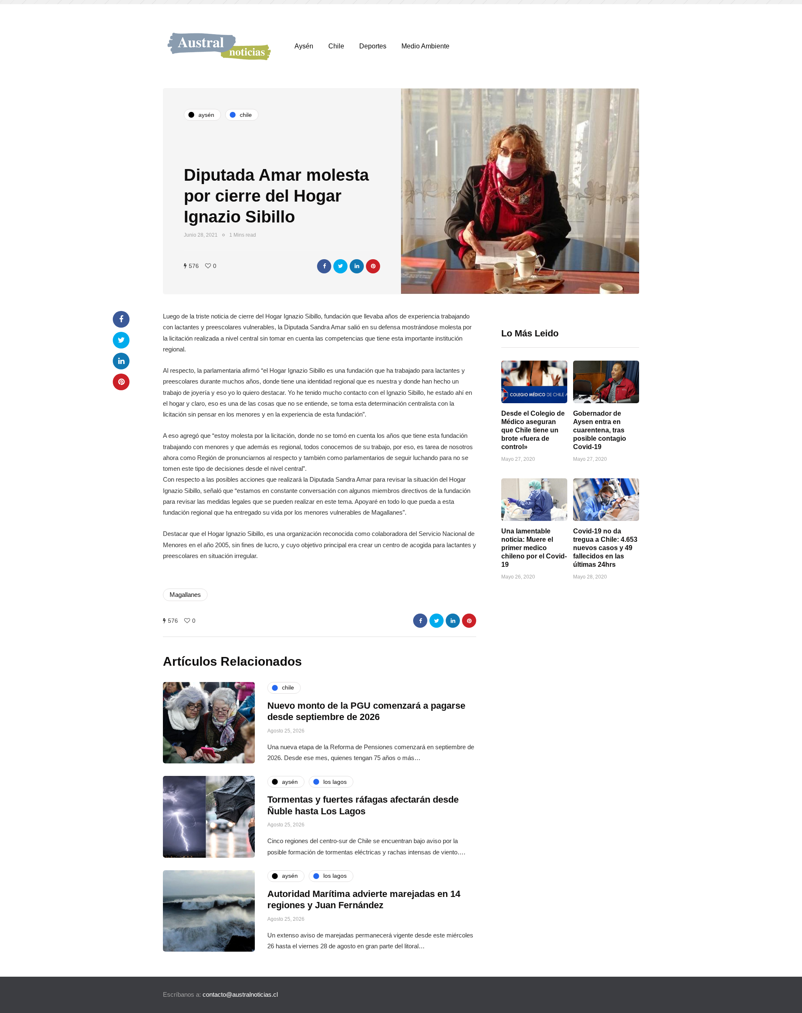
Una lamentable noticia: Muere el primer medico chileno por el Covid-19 (534, 548)
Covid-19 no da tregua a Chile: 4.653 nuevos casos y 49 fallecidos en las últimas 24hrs (605, 548)
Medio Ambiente (425, 46)
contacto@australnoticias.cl (240, 994)
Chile (336, 46)
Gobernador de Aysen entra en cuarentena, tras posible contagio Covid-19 (599, 430)
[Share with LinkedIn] (357, 266)
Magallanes (185, 594)
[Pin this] (373, 266)
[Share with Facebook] (324, 266)
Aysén (303, 46)
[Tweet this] (340, 266)
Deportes (372, 46)
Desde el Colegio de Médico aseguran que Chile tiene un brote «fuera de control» (533, 430)
